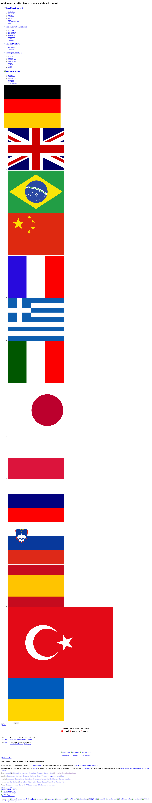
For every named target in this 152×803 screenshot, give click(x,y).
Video (63, 782)
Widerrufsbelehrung (31, 785)
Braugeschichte (12, 32)
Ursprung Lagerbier (13, 21)
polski (103, 799)
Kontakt (17, 71)
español (140, 799)
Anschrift (10, 75)
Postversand (11, 49)
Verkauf (16, 44)
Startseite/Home (46, 782)
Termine (10, 66)
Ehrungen (10, 15)
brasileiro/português (21, 799)
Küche (35, 768)
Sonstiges (18, 53)
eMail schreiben (12, 78)
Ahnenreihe (11, 30)
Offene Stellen (12, 61)
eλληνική (74, 799)
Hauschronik (11, 35)
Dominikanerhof (85, 768)
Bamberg (10, 58)
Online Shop (65, 755)
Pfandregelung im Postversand (46, 785)
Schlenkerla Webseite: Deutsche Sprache (21, 739)
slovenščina (128, 799)
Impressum (11, 80)
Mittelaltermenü (54, 779)
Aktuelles (10, 56)
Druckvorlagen (12, 59)
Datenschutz (11, 76)
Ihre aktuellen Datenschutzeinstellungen (65, 773)
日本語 (95, 799)
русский (114, 799)
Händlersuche (11, 47)
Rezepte (10, 38)
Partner (10, 63)
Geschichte (11, 16)
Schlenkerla (21, 27)
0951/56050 (77, 765)
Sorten (9, 20)
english (53, 799)
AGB (23, 785)
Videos (10, 67)
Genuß (10, 18)
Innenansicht (11, 37)
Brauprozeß (11, 13)
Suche (53, 782)
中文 (33, 799)
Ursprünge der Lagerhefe (49, 776)
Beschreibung (11, 12)
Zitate (9, 23)
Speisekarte (11, 40)
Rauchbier (20, 8)
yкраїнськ (17, 801)
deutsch (43, 799)
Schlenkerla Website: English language (20, 744)
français (63, 799)
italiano (85, 799)
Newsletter (11, 81)
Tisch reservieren (12, 83)
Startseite (10, 64)
